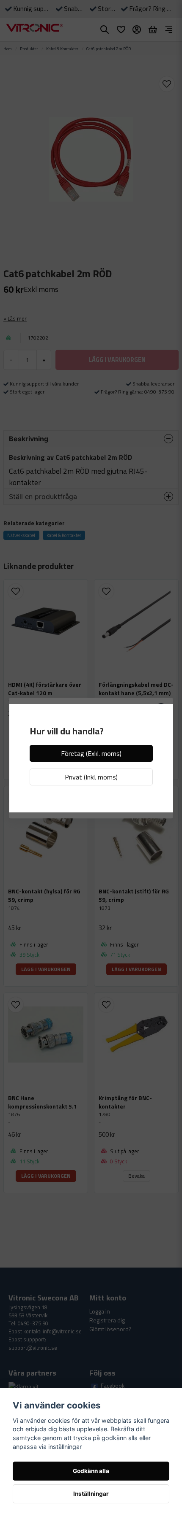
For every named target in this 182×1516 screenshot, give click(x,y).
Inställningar (91, 1493)
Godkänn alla (91, 1470)
